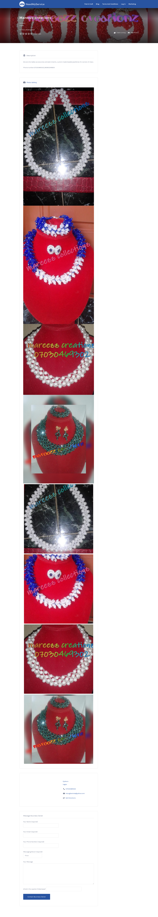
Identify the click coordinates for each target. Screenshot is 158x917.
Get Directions (71, 798)
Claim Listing (121, 32)
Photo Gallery (32, 82)
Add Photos (134, 32)
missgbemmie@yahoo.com (75, 793)
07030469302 (71, 789)
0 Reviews (37, 34)
